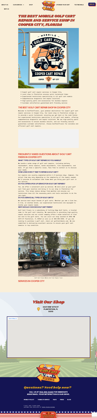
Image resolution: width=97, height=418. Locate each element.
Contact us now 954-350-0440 (48, 416)
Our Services (17, 5)
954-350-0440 (46, 392)
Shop (31, 5)
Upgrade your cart (63, 5)
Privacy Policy (29, 399)
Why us (6, 9)
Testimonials (79, 5)
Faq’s (55, 399)
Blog (69, 399)
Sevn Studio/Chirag (48, 407)
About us (5, 5)
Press (62, 399)
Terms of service (44, 399)
